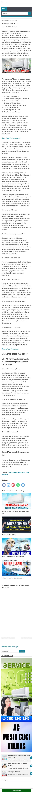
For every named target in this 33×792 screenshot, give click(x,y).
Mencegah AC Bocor (14, 772)
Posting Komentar (16, 26)
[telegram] (23, 485)
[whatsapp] (18, 485)
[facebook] (4, 485)
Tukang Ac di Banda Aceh (10, 349)
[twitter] (8, 485)
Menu (3, 8)
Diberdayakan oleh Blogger (9, 647)
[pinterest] (13, 485)
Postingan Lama (26, 638)
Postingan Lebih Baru (8, 638)
